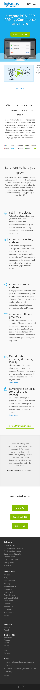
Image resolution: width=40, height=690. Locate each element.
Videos (6, 648)
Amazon (7, 575)
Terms (6, 645)
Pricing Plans (9, 562)
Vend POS (8, 604)
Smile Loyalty (9, 592)
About (6, 630)
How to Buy (20, 508)
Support (7, 640)
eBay (6, 578)
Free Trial (7, 565)
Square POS (8, 606)
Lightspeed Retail (11, 598)
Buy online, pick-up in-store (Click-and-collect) (22, 391)
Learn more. (13, 382)
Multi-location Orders (12, 551)
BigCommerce (9, 580)
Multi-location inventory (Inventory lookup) (21, 359)
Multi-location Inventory (13, 548)
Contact (7, 632)
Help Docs (8, 637)
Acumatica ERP (10, 612)
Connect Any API (10, 557)
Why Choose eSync (11, 559)
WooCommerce (10, 586)
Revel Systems (9, 595)
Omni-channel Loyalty (12, 554)
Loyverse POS (9, 601)
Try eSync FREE (20, 517)
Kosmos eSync (9, 545)
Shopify (7, 583)
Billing (6, 643)
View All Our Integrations (20, 425)
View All (7, 615)
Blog (6, 650)
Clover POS (8, 609)
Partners (7, 653)
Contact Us (20, 525)
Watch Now (20, 88)
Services (7, 627)
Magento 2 (8, 589)
